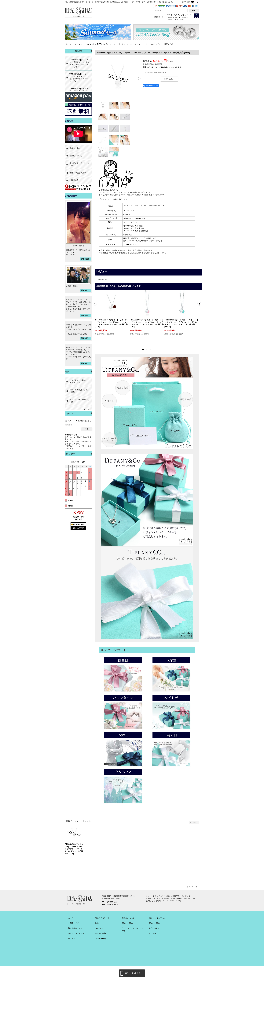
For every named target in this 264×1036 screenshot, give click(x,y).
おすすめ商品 (100, 933)
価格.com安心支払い (77, 173)
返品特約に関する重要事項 (155, 72)
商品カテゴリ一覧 (102, 918)
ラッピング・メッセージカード (79, 164)
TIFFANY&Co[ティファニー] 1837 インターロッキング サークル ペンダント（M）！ (79, 77)
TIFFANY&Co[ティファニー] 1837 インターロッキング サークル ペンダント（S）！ (79, 63)
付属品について (75, 156)
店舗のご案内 (74, 148)
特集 (97, 923)
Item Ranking (100, 938)
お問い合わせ (169, 79)
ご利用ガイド (73, 923)
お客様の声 (73, 180)
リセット (195, 822)
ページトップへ (194, 887)
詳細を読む (85, 259)
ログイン (71, 421)
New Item (99, 928)
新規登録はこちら (84, 421)
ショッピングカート (76, 933)
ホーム (70, 918)
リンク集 (152, 933)
